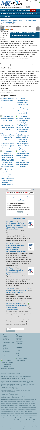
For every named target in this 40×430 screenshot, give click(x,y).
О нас (17, 348)
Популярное (6, 339)
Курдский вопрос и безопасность (19, 209)
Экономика (4, 13)
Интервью (5, 346)
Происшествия (32, 13)
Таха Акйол (10, 288)
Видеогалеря (19, 338)
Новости (11, 10)
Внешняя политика (15, 205)
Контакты (18, 350)
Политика (18, 10)
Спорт (4, 344)
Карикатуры (18, 339)
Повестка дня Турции (13, 303)
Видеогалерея (6, 351)
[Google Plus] (12, 29)
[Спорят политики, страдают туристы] (8, 98)
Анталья (11, 90)
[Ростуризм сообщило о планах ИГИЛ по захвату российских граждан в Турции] (23, 116)
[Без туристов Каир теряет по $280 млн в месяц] (8, 116)
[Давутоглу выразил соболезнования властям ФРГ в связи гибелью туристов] (7, 169)
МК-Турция (3, 10)
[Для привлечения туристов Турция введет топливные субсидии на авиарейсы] (23, 134)
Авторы (17, 345)
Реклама (18, 351)
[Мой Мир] (8, 29)
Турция (12, 92)
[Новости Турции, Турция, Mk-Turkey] (21, 358)
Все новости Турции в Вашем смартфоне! (12, 373)
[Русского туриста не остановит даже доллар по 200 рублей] (8, 134)
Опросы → (30, 214)
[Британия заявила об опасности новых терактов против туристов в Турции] (8, 151)
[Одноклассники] (6, 29)
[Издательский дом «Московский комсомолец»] (7, 362)
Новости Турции (25, 90)
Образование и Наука (8, 342)
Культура (12, 13)
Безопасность (21, 13)
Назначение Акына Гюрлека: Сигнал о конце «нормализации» (16, 307)
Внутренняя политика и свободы (19, 207)
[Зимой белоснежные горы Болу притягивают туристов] (23, 151)
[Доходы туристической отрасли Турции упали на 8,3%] (23, 98)
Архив (17, 353)
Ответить (20, 212)
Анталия (5, 90)
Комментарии (5, 16)
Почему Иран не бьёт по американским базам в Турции (15, 272)
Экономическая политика (17, 203)
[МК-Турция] (12, 4)
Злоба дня (5, 348)
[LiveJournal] (10, 29)
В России (5, 338)
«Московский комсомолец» (8, 378)
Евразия (5, 336)
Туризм (33, 10)
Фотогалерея (6, 349)
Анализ (4, 345)
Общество (26, 10)
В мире (4, 341)
